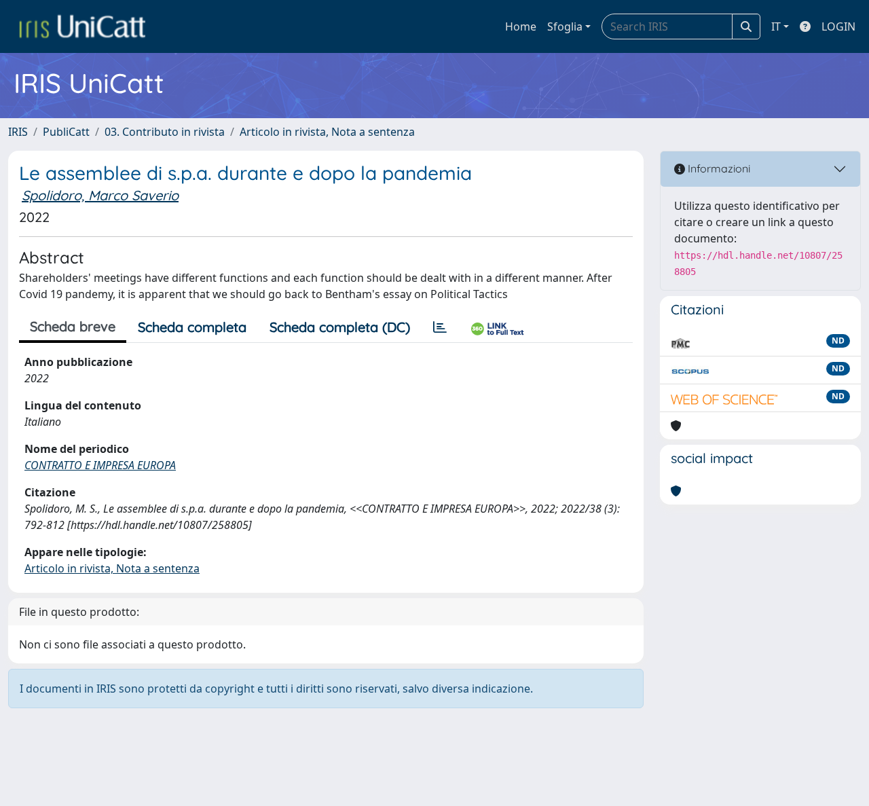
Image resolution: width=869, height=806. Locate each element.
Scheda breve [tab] (72, 326)
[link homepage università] (82, 26)
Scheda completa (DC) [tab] (340, 326)
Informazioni (717, 168)
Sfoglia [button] (565, 26)
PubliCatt (66, 131)
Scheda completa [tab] (192, 326)
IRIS (18, 131)
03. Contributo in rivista (165, 131)
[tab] (440, 327)
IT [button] (776, 26)
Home (520, 26)
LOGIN (838, 26)
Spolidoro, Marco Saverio (100, 195)
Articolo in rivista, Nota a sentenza (327, 131)
